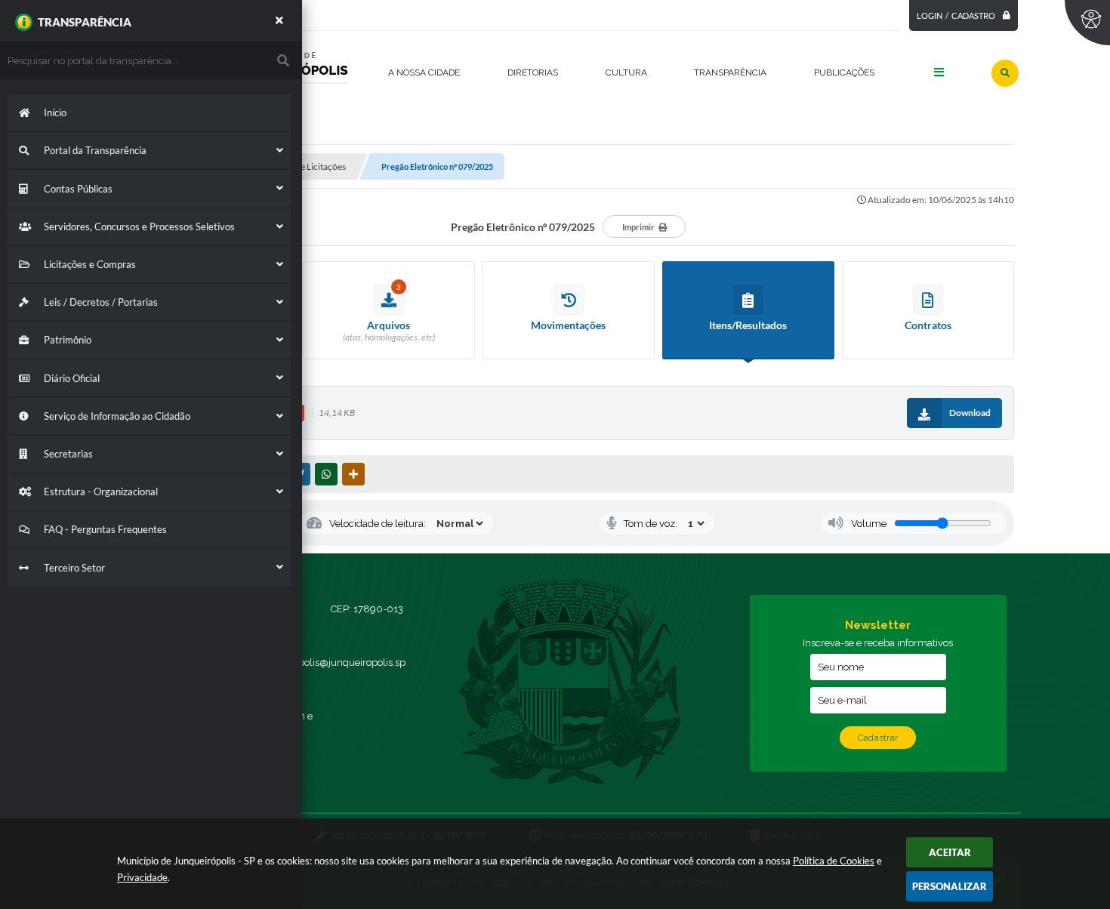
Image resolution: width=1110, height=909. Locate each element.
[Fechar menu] (279, 20)
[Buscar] (1005, 73)
